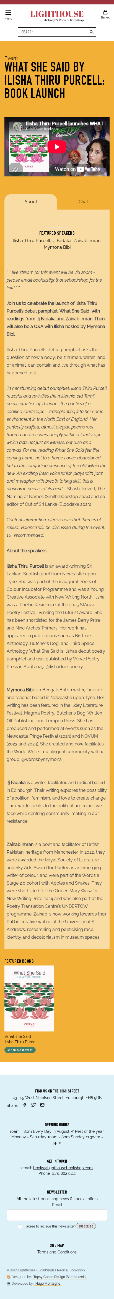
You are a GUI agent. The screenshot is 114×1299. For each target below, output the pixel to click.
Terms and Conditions (57, 1252)
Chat (83, 201)
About (30, 201)
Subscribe (86, 1226)
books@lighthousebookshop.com (63, 1168)
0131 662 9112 (64, 1173)
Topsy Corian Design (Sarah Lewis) (59, 1277)
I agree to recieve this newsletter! (50, 1226)
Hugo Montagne (47, 1283)
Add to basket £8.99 (20, 1050)
